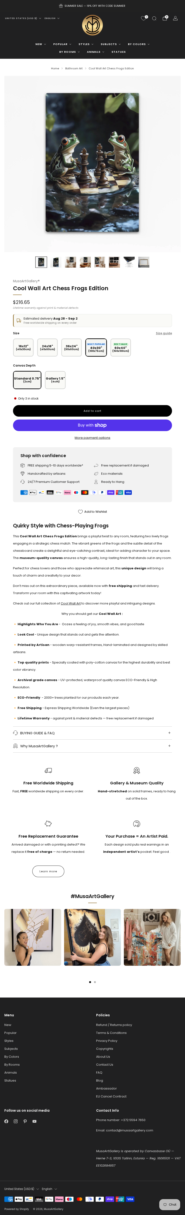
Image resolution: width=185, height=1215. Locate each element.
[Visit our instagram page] (15, 1121)
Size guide (164, 333)
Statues (119, 52)
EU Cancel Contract (111, 1096)
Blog (99, 1080)
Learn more (48, 871)
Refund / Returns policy (114, 1025)
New (38, 44)
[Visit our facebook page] (6, 1121)
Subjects (109, 44)
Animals (93, 52)
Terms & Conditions (111, 1033)
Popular (60, 44)
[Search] (154, 18)
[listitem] (92, 6)
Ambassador (106, 1088)
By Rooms (67, 52)
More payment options (92, 437)
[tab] (90, 982)
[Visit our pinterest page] (25, 1121)
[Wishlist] (143, 18)
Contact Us (104, 1064)
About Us (103, 1056)
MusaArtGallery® (26, 281)
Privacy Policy (106, 1040)
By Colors (137, 44)
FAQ (99, 1072)
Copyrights (104, 1048)
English (50, 18)
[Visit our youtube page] (34, 1121)
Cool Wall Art (71, 603)
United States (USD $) (21, 18)
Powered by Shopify (16, 1209)
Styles (84, 44)
